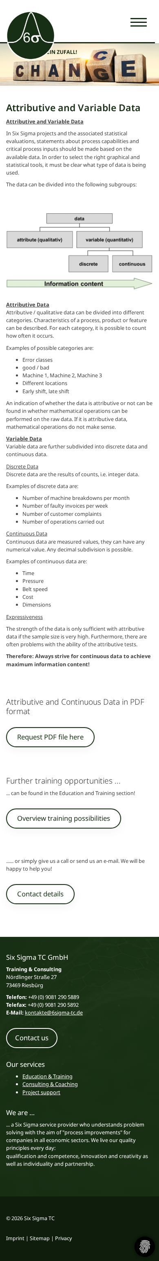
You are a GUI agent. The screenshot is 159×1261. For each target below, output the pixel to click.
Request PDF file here (50, 736)
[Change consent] (145, 1246)
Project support (41, 1092)
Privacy (63, 1238)
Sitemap (40, 1238)
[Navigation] (138, 21)
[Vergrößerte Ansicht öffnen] (79, 252)
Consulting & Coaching (50, 1084)
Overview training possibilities (63, 818)
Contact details (40, 893)
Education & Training (47, 1076)
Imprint (15, 1238)
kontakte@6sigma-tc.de (54, 1012)
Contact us (32, 1037)
